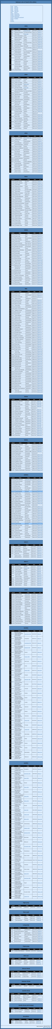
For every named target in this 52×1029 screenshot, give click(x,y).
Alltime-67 (40, 1011)
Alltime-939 (40, 846)
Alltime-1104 (40, 270)
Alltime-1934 (40, 511)
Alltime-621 (40, 322)
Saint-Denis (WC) (27, 878)
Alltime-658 (40, 604)
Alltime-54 (39, 647)
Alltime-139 (40, 778)
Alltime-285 (40, 796)
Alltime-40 (39, 643)
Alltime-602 (39, 411)
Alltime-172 (40, 44)
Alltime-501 (40, 313)
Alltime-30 (40, 933)
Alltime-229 (40, 186)
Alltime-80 (40, 141)
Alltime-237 (40, 101)
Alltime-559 (40, 320)
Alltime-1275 (40, 278)
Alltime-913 (40, 614)
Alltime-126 (39, 963)
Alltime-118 (40, 40)
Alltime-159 (40, 42)
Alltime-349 (40, 198)
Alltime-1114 (39, 720)
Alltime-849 (40, 340)
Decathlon (16, 18)
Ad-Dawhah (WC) (28, 643)
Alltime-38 (40, 995)
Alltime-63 (40, 84)
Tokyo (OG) (26, 810)
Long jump (16, 10)
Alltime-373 (40, 481)
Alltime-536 (40, 205)
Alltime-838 (40, 841)
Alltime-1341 (40, 860)
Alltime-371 (40, 305)
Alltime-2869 (40, 537)
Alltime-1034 (40, 351)
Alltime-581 (40, 814)
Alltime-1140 (39, 725)
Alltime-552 (40, 318)
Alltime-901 (39, 423)
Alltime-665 (40, 488)
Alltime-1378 (40, 383)
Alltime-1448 (40, 869)
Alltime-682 (40, 250)
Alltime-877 (40, 225)
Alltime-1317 (40, 463)
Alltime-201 (40, 97)
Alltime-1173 (39, 729)
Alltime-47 (39, 773)
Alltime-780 (39, 416)
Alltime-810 (40, 609)
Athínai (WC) (26, 801)
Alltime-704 (39, 702)
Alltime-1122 (40, 357)
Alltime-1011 (40, 491)
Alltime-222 (40, 787)
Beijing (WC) (26, 84)
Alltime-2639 (40, 530)
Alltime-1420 (39, 743)
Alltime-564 (40, 121)
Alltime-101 (40, 87)
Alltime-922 (40, 256)
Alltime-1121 (40, 272)
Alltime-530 (40, 166)
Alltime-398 (40, 149)
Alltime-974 (40, 851)
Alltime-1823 (40, 508)
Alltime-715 (40, 215)
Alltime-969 (39, 425)
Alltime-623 (40, 323)
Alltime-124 (40, 92)
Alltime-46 (40, 80)
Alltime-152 (39, 574)
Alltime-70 (40, 998)
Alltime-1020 (40, 855)
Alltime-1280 (40, 374)
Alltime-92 (40, 1000)
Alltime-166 (40, 142)
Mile (12, 12)
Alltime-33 (40, 32)
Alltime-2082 (40, 513)
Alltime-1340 (39, 738)
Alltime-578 (40, 484)
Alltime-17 (40, 79)
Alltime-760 (40, 334)
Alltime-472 (40, 599)
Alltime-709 (40, 606)
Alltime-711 (40, 251)
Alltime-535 (40, 118)
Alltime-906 (39, 706)
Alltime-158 (40, 94)
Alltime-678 (40, 828)
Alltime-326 (40, 54)
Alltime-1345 (40, 381)
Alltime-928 (40, 258)
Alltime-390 (40, 109)
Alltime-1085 (39, 431)
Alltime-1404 (40, 385)
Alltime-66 (40, 35)
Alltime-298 (40, 106)
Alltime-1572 (39, 752)
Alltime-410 (40, 308)
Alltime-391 (39, 404)
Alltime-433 (40, 154)
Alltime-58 (39, 546)
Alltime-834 (40, 223)
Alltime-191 (39, 579)
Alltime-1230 (40, 459)
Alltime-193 (40, 46)
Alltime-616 (40, 823)
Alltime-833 (40, 837)
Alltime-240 (40, 446)
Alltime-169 (40, 184)
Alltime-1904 (40, 510)
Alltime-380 (39, 555)
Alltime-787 (40, 335)
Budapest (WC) (27, 647)
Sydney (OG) (26, 568)
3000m (12, 13)
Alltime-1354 (40, 864)
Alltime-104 (39, 1021)
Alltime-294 (40, 51)
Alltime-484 (40, 601)
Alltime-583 (40, 208)
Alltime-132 (39, 548)
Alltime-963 (39, 715)
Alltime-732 (39, 414)
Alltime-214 (39, 656)
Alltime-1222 (40, 458)
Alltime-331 (40, 241)
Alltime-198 (39, 652)
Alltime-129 (40, 293)
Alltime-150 (39, 550)
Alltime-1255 (40, 373)
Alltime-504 (40, 163)
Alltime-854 (40, 611)
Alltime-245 (40, 47)
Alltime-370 (40, 303)
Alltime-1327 (40, 280)
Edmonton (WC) (28, 679)
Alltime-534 (40, 317)
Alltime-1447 (39, 747)
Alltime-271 (40, 189)
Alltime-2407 (40, 520)
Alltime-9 (38, 916)
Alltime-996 (40, 347)
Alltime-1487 (40, 873)
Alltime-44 (40, 34)
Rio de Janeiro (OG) (27, 137)
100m (12, 6)
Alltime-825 (40, 339)
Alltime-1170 (40, 371)
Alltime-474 (40, 161)
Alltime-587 (40, 123)
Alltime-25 (39, 634)
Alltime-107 (40, 976)
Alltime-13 (40, 929)
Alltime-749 (40, 220)
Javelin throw (16, 16)
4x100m (12, 21)
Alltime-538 (40, 170)
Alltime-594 (39, 679)
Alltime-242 (40, 791)
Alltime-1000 (40, 260)
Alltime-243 (40, 188)
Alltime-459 (40, 310)
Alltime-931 (40, 342)
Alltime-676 (40, 213)
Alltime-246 (40, 938)
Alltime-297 (40, 801)
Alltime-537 (40, 449)
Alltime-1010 (40, 349)
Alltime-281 (40, 104)
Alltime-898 (39, 421)
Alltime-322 (40, 300)
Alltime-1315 (40, 378)
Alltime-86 (38, 962)
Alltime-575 (40, 206)
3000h (12, 19)
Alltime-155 (40, 296)
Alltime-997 (39, 426)
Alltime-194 (40, 146)
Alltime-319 (40, 596)
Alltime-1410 (40, 386)
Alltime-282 (40, 239)
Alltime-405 (39, 406)
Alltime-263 (39, 581)
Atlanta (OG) (26, 873)
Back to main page (47, 1027)
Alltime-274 (40, 941)
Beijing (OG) (26, 819)
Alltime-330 (40, 196)
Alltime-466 (40, 312)
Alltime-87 (38, 986)
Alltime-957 (40, 346)
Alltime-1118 (40, 494)
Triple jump (16, 11)
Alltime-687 (40, 327)
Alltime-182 (40, 96)
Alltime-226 (40, 99)
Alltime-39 (40, 181)
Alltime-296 (39, 583)
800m (12, 10)
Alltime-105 (40, 37)
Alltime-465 (40, 111)
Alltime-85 (39, 571)
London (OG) (26, 896)
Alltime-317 (40, 194)
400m (12, 8)
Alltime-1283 (40, 376)
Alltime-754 (40, 332)
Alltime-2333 (40, 518)
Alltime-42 (39, 479)
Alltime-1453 (40, 390)
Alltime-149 (40, 936)
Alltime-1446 (40, 468)
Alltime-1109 (39, 433)
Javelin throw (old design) (19, 17)
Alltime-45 (39, 568)
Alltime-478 (40, 201)
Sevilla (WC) (27, 729)
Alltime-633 (39, 688)
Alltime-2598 (40, 527)
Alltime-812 (40, 337)
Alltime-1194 (39, 734)
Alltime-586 (40, 819)
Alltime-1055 (40, 261)
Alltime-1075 (40, 456)
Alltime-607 (40, 602)
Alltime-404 (40, 243)
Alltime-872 (40, 489)
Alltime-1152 (40, 366)
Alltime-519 (40, 315)
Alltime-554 (40, 482)
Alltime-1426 (40, 388)
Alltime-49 (40, 82)
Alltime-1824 (40, 896)
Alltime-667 (40, 126)
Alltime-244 (40, 148)
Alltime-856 (39, 418)
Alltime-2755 (40, 535)
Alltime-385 (40, 56)
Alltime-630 (40, 248)
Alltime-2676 (40, 532)
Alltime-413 (40, 805)
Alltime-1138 (40, 361)
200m (12, 7)
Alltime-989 (40, 623)
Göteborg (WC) (27, 828)
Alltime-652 (39, 413)
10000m (12, 16)
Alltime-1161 (40, 498)
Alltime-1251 (40, 501)
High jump (16, 7)
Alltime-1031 (39, 430)
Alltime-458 (39, 1022)
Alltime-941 (40, 616)
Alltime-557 (40, 810)
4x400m (15, 6)
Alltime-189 (39, 578)
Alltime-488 (40, 116)
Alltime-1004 (39, 428)
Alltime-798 (40, 253)
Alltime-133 (40, 295)
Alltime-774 (40, 832)
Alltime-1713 (40, 470)
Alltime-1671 (40, 882)
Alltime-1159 (40, 368)
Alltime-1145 (40, 273)
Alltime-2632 (40, 528)
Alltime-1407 (40, 466)
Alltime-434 (40, 597)
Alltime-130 (40, 594)
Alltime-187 (40, 238)
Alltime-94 (39, 573)
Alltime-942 (39, 711)
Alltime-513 (40, 69)
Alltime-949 (40, 619)
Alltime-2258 (40, 515)
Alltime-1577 (40, 506)
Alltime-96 (39, 401)
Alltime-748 (40, 218)
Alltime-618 (40, 210)
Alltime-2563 (40, 525)
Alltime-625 (40, 211)
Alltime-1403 (40, 465)
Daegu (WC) (27, 594)
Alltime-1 (39, 137)
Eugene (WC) (27, 656)
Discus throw (16, 13)
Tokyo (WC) (26, 34)
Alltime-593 (40, 486)
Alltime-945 (40, 618)
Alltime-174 (39, 551)
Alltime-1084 (40, 354)
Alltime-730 (40, 329)
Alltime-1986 (39, 756)
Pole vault (16, 8)
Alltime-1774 (40, 887)
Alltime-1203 (40, 275)
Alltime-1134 (40, 359)
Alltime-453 (40, 159)
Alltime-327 (40, 108)
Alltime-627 (40, 325)
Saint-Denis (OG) (27, 30)
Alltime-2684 (40, 533)
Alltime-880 (40, 613)
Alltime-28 (39, 769)
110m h (12, 17)
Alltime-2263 (40, 516)
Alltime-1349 (40, 503)
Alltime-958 (40, 621)
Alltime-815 (40, 255)
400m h (12, 18)
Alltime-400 (40, 448)
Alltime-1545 (40, 878)
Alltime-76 (39, 974)
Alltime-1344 (40, 282)
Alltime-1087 (40, 265)
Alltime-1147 (40, 364)
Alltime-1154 (39, 435)
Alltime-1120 (40, 496)
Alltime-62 (40, 934)
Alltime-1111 (40, 356)
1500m (12, 11)
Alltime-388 (39, 670)
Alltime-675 (39, 697)
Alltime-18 (40, 30)
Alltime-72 (39, 569)
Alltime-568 (40, 244)
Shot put (15, 12)
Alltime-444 (40, 158)
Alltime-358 (40, 301)
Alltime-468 (40, 61)
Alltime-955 (40, 344)
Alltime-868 (39, 419)
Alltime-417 (40, 151)
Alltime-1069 (40, 263)
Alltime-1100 (40, 268)
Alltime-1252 (40, 277)
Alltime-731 (40, 216)
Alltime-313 (40, 193)
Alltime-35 (39, 566)
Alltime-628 (40, 246)
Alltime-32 (39, 638)
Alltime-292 (40, 191)
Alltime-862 (40, 451)
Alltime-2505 (40, 523)
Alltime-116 (40, 89)
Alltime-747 (40, 330)
